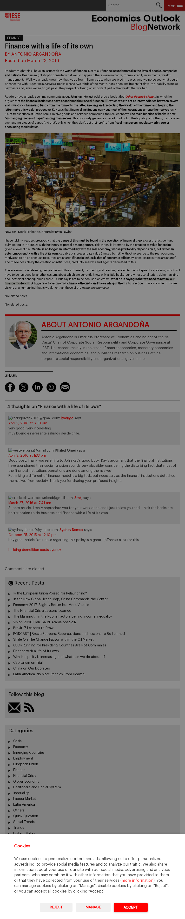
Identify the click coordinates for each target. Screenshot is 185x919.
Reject (56, 907)
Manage (93, 907)
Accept (131, 907)
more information (137, 880)
